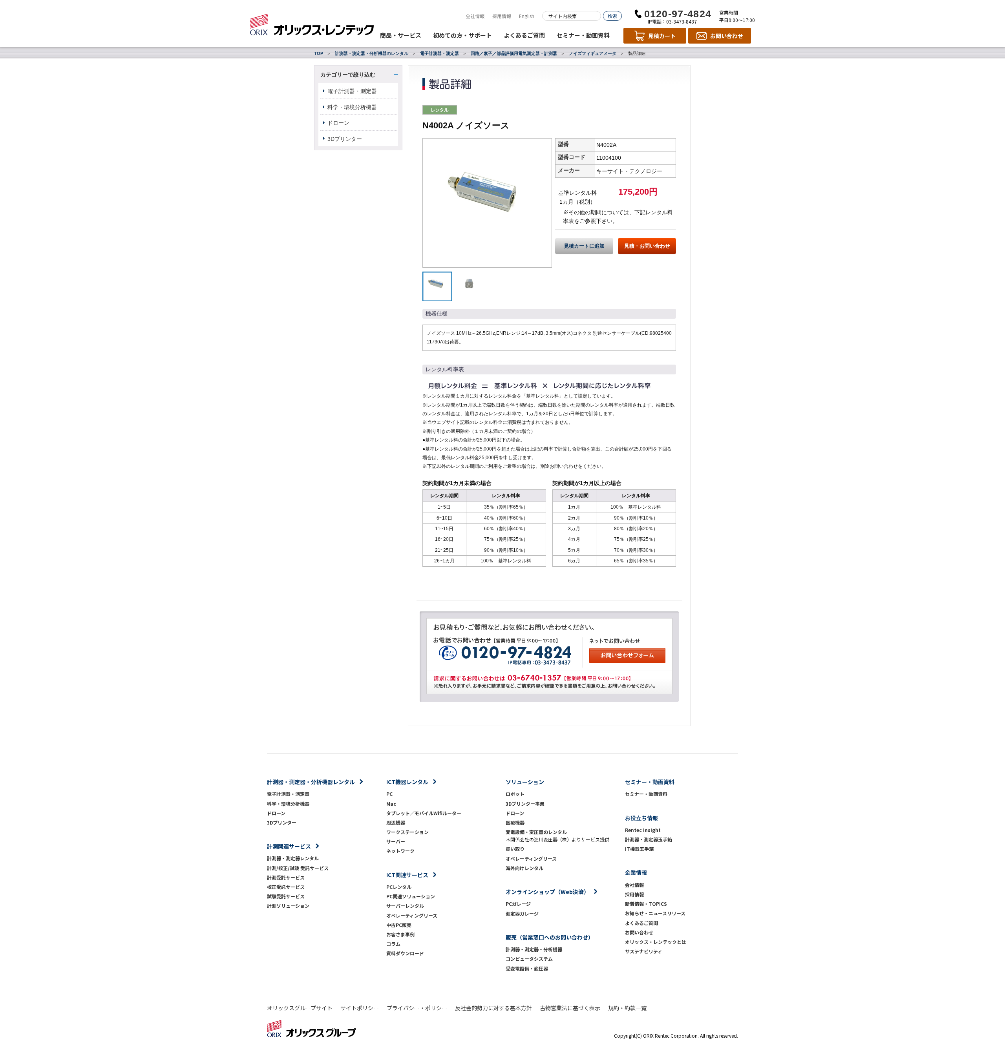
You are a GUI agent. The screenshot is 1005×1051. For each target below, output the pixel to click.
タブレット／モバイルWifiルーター (423, 813)
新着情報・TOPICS (646, 903)
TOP (318, 53)
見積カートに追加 (584, 246)
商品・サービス (400, 35)
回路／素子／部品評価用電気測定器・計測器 (514, 53)
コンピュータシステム (529, 958)
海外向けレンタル (527, 868)
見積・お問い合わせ (647, 246)
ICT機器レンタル (407, 782)
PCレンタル (398, 886)
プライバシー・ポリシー (417, 1008)
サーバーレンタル (405, 905)
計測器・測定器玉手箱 (648, 839)
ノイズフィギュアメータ (592, 53)
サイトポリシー (359, 1008)
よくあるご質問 (524, 35)
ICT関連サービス (407, 875)
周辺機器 (395, 822)
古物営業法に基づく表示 (570, 1008)
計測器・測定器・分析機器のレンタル (371, 53)
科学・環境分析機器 (352, 107)
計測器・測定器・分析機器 (534, 949)
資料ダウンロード (405, 953)
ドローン (338, 123)
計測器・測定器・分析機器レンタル (311, 782)
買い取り (515, 848)
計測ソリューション (288, 905)
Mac (391, 803)
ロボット (515, 793)
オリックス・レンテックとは (655, 941)
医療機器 (515, 822)
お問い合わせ (639, 932)
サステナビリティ (643, 951)
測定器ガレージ (522, 913)
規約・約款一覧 (627, 1008)
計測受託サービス (286, 877)
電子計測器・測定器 (439, 53)
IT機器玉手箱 (639, 848)
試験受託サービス (286, 896)
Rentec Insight (643, 830)
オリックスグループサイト (300, 1008)
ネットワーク (400, 850)
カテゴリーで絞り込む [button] (347, 74)
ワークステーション (407, 831)
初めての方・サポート (462, 35)
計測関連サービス (289, 846)
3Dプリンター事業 (525, 803)
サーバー (395, 841)
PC (389, 793)
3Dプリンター (344, 139)
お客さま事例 (400, 934)
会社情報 (475, 16)
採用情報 (501, 16)
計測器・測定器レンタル (293, 858)
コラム (393, 943)
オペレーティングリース (411, 915)
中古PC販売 (398, 924)
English (526, 16)
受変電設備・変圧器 (527, 968)
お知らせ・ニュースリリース (655, 913)
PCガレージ (518, 903)
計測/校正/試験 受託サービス (298, 868)
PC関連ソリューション (410, 896)
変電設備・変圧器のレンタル (536, 831)
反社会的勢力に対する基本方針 (493, 1008)
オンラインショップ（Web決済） (547, 892)
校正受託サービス (286, 886)
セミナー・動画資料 (583, 35)
